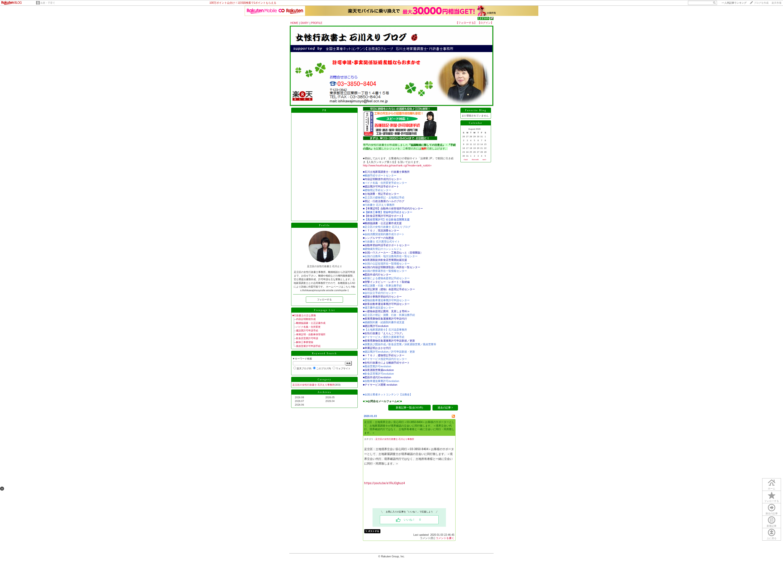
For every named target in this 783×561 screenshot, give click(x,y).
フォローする (324, 299)
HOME (294, 22)
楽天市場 (776, 2)
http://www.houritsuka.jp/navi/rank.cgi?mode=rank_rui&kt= (397, 165)
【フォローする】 (466, 22)
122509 (483, 18)
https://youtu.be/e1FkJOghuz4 (384, 483)
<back (465, 159)
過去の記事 (771, 513)
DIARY (305, 22)
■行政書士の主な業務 (304, 315)
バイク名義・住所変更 (308, 326)
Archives (324, 392)
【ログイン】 (485, 22)
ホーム (771, 488)
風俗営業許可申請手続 (308, 346)
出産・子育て (47, 2)
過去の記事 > (445, 407)
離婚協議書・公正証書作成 (310, 323)
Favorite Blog (475, 110)
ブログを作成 (761, 2)
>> (734, 2)
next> (484, 159)
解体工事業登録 (304, 342)
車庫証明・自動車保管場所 (310, 334)
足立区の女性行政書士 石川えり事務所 (313, 384)
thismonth (475, 159)
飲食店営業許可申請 (307, 338)
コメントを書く (445, 538)
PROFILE (316, 22)
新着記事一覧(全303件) (409, 407)
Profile (324, 225)
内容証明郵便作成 (306, 319)
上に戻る (771, 538)
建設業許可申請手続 (307, 330)
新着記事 (771, 525)
